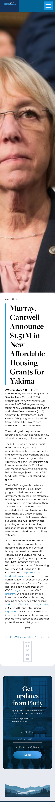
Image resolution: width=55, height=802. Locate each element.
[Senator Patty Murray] (9, 6)
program (18, 590)
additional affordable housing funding (27, 604)
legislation (11, 611)
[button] (48, 5)
